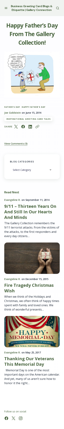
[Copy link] (37, 126)
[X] (13, 418)
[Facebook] (6, 418)
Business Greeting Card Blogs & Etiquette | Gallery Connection (31, 8)
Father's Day (12, 107)
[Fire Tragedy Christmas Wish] (32, 258)
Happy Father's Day (33, 107)
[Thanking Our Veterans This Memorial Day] (32, 331)
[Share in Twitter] (16, 126)
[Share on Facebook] (23, 126)
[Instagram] (20, 418)
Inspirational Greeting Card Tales (28, 119)
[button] (6, 8)
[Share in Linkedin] (30, 126)
